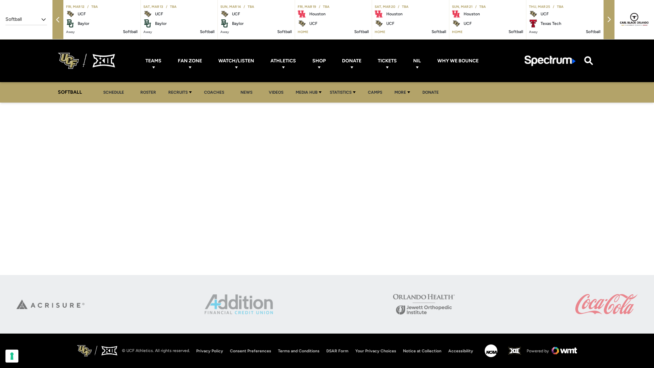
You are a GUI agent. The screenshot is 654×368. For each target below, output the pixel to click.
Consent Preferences (250, 351)
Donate (351, 61)
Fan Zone (190, 61)
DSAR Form (337, 351)
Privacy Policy (209, 351)
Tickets (387, 61)
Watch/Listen (236, 61)
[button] (57, 19)
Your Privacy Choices (375, 351)
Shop (319, 61)
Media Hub (306, 92)
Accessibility (460, 350)
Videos (276, 92)
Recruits (178, 92)
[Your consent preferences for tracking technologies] (11, 356)
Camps (377, 92)
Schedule (113, 92)
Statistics (341, 92)
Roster (148, 92)
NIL (417, 61)
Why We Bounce (458, 61)
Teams (153, 61)
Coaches (214, 92)
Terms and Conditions (299, 351)
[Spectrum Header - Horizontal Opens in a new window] (550, 61)
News (246, 92)
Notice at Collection (422, 351)
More (400, 92)
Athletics (283, 61)
